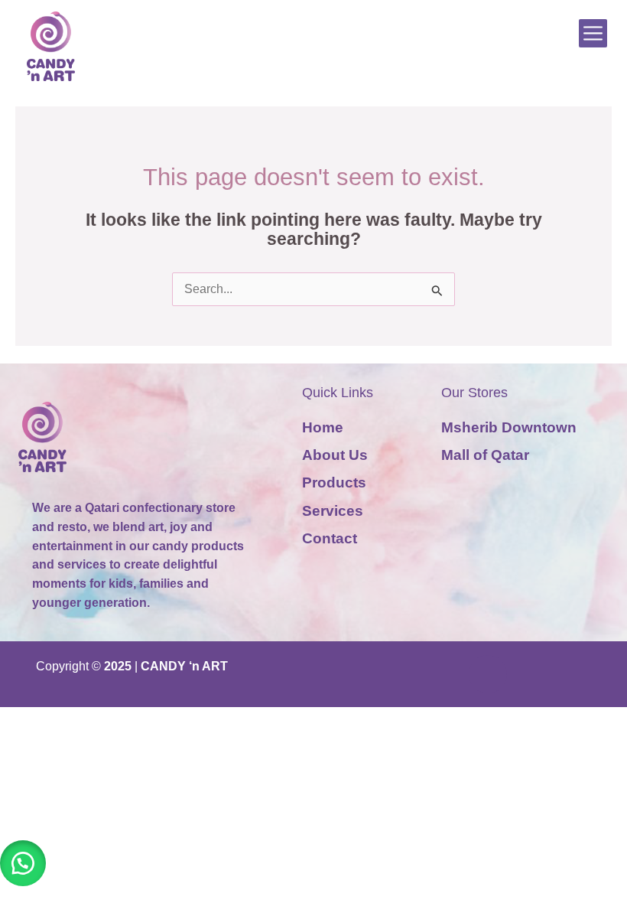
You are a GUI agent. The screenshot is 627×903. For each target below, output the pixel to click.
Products (334, 482)
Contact (329, 538)
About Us (335, 455)
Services (332, 511)
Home (322, 427)
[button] (23, 863)
